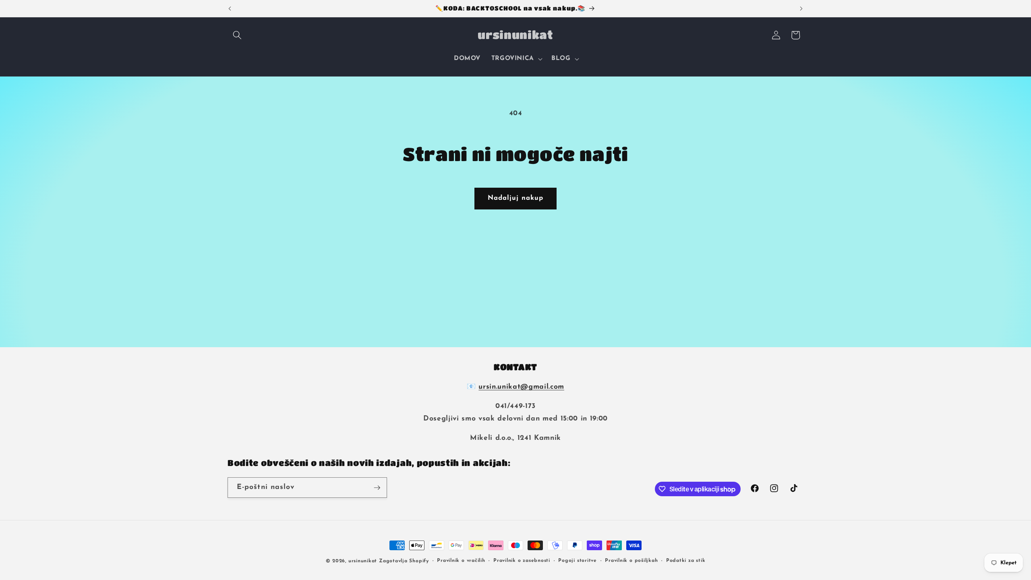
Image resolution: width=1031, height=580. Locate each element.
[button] (237, 35)
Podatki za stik (686, 560)
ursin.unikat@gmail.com (521, 386)
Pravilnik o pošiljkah (631, 560)
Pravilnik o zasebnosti (521, 560)
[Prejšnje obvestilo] (230, 8)
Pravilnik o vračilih (461, 560)
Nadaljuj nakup (515, 198)
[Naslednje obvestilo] (801, 8)
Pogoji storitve (577, 560)
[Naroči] (377, 487)
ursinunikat (362, 561)
